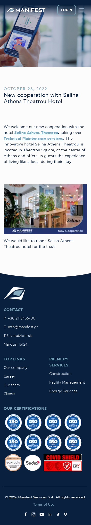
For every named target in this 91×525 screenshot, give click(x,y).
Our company (15, 368)
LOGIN (66, 10)
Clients (9, 394)
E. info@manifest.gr (21, 327)
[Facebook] (25, 514)
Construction (60, 374)
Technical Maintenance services (33, 138)
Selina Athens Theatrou (36, 132)
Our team (12, 385)
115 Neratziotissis (18, 336)
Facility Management (67, 382)
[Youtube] (42, 514)
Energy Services (63, 391)
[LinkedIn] (50, 514)
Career (9, 376)
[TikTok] (58, 514)
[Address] (65, 514)
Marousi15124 (15, 344)
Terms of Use (43, 504)
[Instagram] (33, 514)
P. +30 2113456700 (19, 318)
